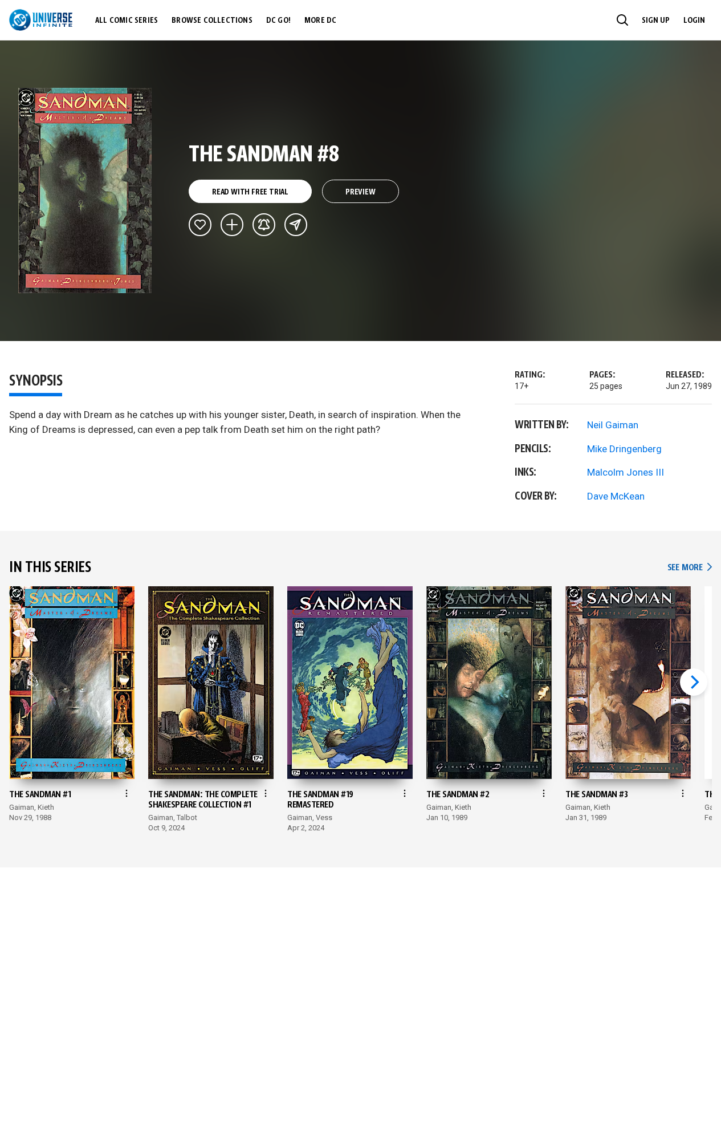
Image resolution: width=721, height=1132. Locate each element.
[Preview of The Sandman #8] (85, 190)
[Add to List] (232, 224)
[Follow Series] (263, 224)
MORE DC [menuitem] (320, 20)
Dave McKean (616, 496)
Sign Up (656, 20)
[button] (622, 20)
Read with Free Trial (250, 192)
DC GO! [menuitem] (278, 20)
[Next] (693, 682)
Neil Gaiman (612, 425)
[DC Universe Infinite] (40, 20)
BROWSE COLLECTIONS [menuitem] (212, 20)
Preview (360, 192)
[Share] (295, 224)
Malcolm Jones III (625, 472)
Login (694, 20)
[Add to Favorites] (200, 224)
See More (689, 568)
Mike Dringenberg (624, 449)
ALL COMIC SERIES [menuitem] (126, 20)
